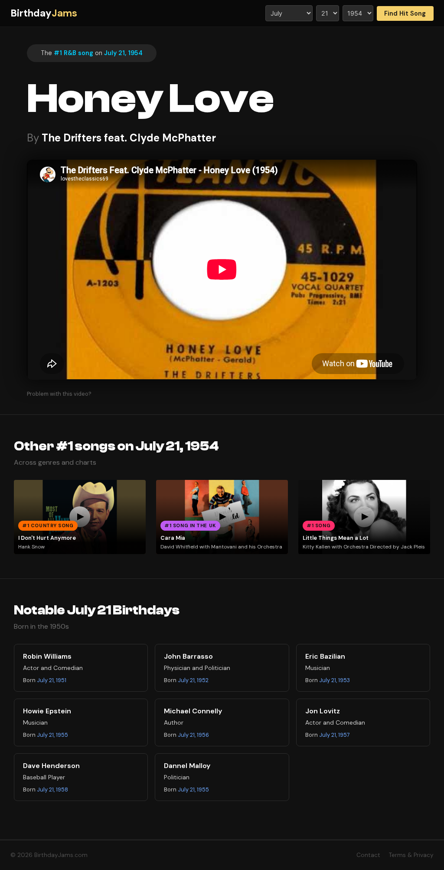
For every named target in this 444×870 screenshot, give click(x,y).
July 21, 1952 (193, 680)
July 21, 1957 (334, 735)
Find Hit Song (405, 13)
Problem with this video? (59, 393)
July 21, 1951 (51, 680)
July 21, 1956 (193, 735)
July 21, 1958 (52, 789)
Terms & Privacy (411, 855)
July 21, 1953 (334, 680)
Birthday (43, 13)
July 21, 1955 (52, 735)
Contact (368, 855)
